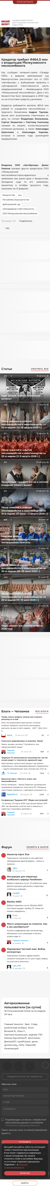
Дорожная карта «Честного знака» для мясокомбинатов (18, 780)
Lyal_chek (16, 965)
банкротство (8, 195)
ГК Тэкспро (12, 773)
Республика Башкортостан (15, 199)
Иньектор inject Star (18, 854)
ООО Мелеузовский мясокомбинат (19, 213)
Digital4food (12, 794)
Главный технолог (11, 751)
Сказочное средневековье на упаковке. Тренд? (22, 741)
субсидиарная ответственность (18, 209)
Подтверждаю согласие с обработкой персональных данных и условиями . (25, 1122)
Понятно (25, 1173)
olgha (14, 868)
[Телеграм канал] (18, 1066)
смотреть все (40, 369)
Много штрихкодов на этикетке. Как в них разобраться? (27, 925)
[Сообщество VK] (7, 1066)
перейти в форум (38, 847)
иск (20, 195)
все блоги (42, 711)
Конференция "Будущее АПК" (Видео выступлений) (24, 800)
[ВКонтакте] (36, 221)
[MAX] (46, 221)
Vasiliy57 (16, 893)
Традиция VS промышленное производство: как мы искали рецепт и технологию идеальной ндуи (24, 758)
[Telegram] (41, 221)
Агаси (15, 915)
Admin (9, 735)
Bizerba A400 (14, 901)
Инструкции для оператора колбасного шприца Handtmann (24, 878)
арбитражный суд (11, 204)
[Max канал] (30, 1066)
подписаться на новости (25, 1076)
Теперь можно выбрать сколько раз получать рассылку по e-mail (21, 718)
